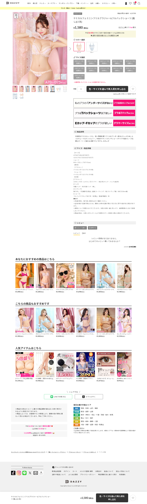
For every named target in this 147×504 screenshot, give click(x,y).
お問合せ (98, 471)
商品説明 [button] (80, 132)
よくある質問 (73, 474)
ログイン (122, 27)
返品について (108, 471)
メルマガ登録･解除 (86, 471)
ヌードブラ (51, 3)
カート (75, 471)
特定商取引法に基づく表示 (107, 474)
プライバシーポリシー (88, 474)
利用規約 (122, 474)
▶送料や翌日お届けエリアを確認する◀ (104, 35)
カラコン (105, 3)
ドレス (41, 3)
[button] (70, 49)
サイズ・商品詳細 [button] (84, 148)
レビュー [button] (80, 223)
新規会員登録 (56, 471)
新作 (29, 3)
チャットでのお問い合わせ (64, 467)
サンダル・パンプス (66, 3)
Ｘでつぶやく (91, 397)
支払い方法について (123, 471)
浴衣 (91, 3)
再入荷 (35, 3)
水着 (97, 3)
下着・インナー (81, 3)
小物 (113, 3)
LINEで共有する (60, 397)
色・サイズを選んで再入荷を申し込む (112, 498)
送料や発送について (59, 474)
